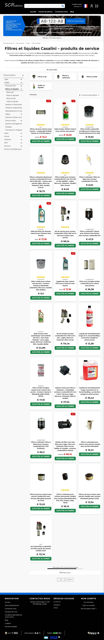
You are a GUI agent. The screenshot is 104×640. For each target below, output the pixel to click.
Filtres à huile (11, 98)
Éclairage (8, 127)
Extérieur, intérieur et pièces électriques (13, 117)
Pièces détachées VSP (8, 43)
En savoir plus (52, 69)
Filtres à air (10, 92)
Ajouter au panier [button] (65, 246)
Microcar (7, 146)
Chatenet (7, 139)
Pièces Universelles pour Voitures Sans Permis (13, 149)
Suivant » (69, 579)
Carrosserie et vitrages (13, 130)
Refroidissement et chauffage (13, 111)
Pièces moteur (10, 120)
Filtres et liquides (12, 89)
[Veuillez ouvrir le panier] (96, 6)
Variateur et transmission (13, 104)
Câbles (7, 114)
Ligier (6, 79)
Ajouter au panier (41, 141)
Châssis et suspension (13, 108)
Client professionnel (12, 605)
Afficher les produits (75, 21)
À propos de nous (11, 612)
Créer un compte (88, 605)
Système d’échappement (13, 124)
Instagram (57, 605)
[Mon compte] (91, 6)
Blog (72, 12)
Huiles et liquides (12, 101)
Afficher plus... (65, 573)
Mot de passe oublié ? (88, 608)
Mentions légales (11, 626)
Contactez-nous (61, 12)
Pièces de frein (10, 86)
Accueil (33, 12)
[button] (63, 6)
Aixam (6, 133)
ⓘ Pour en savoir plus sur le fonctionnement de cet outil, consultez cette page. (61, 32)
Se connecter (88, 602)
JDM (6, 143)
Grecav (6, 136)
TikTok (56, 608)
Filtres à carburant (12, 95)
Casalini (28, 43)
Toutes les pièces (45, 12)
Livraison (8, 623)
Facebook (57, 602)
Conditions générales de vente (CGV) (13, 616)
